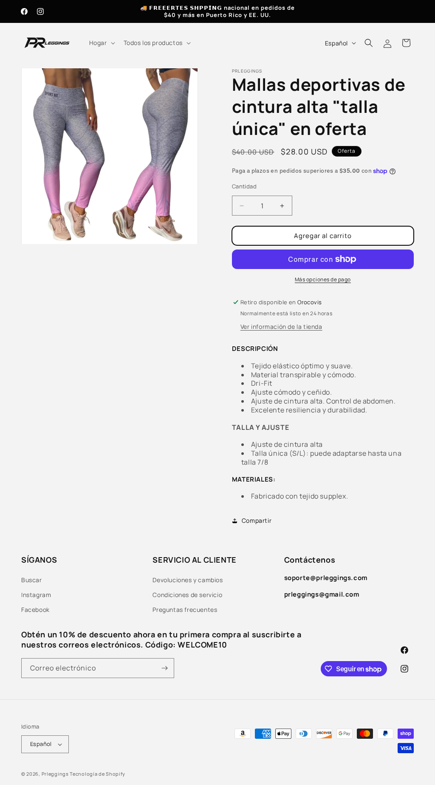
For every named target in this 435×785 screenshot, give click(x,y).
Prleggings (55, 774)
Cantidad (244, 186)
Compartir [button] (256, 520)
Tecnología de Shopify (97, 774)
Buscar (31, 580)
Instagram (36, 595)
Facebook (35, 610)
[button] (101, 43)
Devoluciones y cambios (188, 580)
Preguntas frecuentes (185, 610)
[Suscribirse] (164, 668)
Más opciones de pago (323, 279)
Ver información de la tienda (281, 326)
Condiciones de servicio (187, 595)
